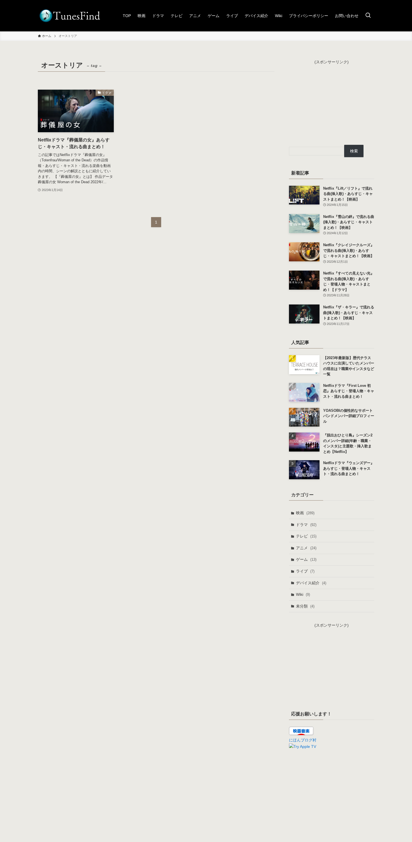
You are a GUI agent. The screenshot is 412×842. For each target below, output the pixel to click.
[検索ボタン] (368, 15)
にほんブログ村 (302, 740)
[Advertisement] (331, 100)
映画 (305, 513)
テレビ (306, 536)
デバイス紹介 (311, 583)
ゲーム (306, 559)
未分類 (305, 606)
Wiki (303, 594)
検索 (354, 151)
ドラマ (306, 524)
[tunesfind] (69, 15)
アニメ (306, 548)
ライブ (305, 571)
